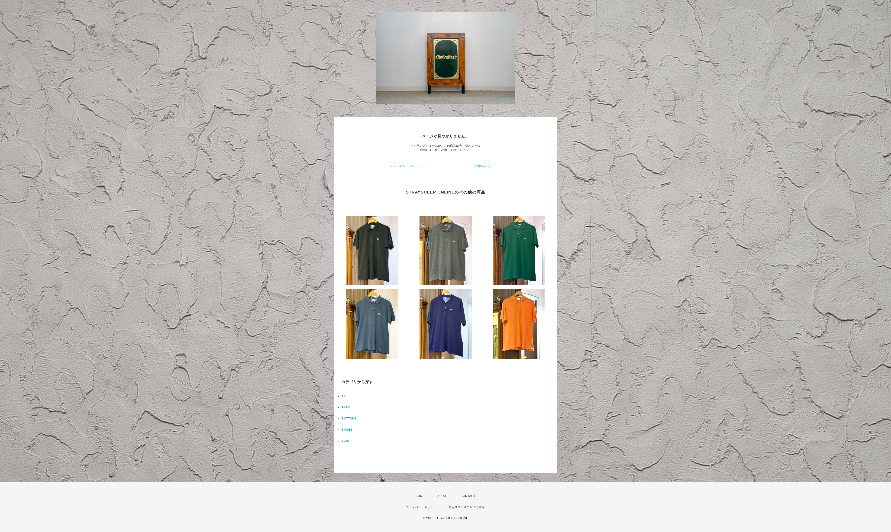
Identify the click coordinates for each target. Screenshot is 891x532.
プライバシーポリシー (421, 507)
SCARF (347, 440)
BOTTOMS (349, 418)
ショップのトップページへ (408, 166)
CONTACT (468, 496)
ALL (345, 396)
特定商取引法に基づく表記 (467, 507)
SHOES (347, 429)
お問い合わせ (483, 166)
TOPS (346, 407)
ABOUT (442, 496)
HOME (420, 496)
